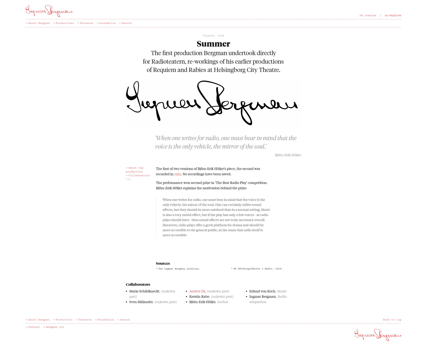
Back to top (392, 319)
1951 (177, 174)
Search (127, 23)
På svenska (368, 15)
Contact (34, 327)
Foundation (107, 23)
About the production (134, 169)
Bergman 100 (55, 327)
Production (64, 319)
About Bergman (39, 23)
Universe (86, 23)
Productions (65, 23)
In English (393, 15)
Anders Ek (197, 291)
